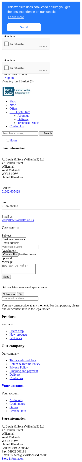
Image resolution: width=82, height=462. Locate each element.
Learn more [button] (16, 17)
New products (18, 334)
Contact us (16, 378)
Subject (6, 235)
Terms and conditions (23, 360)
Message (7, 261)
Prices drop (17, 331)
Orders (14, 407)
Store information (12, 458)
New (13, 105)
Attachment (9, 250)
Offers (14, 108)
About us (23, 115)
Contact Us (17, 126)
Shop (13, 101)
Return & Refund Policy (25, 364)
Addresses (16, 400)
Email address (10, 242)
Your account (12, 386)
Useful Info (20, 112)
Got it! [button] (24, 27)
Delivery (23, 119)
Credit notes (17, 403)
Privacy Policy (19, 367)
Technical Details (28, 122)
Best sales (16, 338)
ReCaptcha (9, 36)
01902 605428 (11, 191)
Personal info (18, 410)
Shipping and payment (24, 371)
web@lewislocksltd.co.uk (18, 220)
